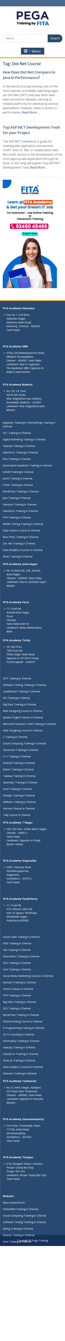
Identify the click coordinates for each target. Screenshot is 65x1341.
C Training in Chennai (15, 737)
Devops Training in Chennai (19, 795)
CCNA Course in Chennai (17, 1319)
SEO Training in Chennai (17, 963)
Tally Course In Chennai (16, 815)
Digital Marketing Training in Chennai (24, 439)
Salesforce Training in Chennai (20, 452)
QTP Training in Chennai (17, 678)
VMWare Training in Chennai (19, 802)
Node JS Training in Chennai (19, 1060)
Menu (36, 51)
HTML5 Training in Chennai (18, 1261)
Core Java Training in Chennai (20, 1300)
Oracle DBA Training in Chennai (21, 937)
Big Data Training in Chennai (19, 704)
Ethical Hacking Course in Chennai (22, 1021)
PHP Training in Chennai (17, 517)
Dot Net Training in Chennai (19, 543)
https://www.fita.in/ (14, 1202)
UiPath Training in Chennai (18, 472)
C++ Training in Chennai (17, 756)
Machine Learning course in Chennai (24, 1274)
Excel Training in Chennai (17, 789)
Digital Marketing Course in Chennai (24, 1339)
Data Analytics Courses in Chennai (23, 550)
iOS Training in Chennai (16, 698)
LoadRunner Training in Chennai (21, 691)
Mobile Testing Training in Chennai (23, 524)
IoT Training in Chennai (16, 1332)
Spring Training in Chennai (18, 1228)
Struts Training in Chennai (17, 556)
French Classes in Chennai (18, 989)
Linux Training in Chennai (17, 1313)
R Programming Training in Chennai (23, 1028)
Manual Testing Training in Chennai (23, 1254)
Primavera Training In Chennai (20, 1267)
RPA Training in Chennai (17, 459)
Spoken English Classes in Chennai (23, 717)
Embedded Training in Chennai (20, 1209)
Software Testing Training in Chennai (24, 685)
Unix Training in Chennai (17, 969)
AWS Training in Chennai (17, 943)
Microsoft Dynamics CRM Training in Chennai (29, 724)
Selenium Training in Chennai (19, 504)
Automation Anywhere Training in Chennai (27, 465)
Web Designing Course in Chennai (22, 711)
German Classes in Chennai (19, 808)
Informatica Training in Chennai (21, 956)
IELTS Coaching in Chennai (18, 1034)
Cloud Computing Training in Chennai (24, 743)
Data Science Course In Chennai (21, 530)
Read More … (30, 112)
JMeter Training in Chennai (18, 769)
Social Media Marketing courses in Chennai (28, 976)
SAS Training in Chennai (16, 950)
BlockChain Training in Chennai (21, 1015)
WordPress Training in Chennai (20, 491)
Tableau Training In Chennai (19, 776)
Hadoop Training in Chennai (19, 446)
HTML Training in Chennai (18, 485)
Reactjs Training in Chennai (18, 1235)
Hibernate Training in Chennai (20, 782)
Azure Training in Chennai (17, 478)
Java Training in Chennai (17, 498)
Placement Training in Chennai (20, 750)
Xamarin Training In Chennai (19, 982)
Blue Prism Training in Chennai (20, 537)
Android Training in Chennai (19, 763)
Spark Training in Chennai (17, 1306)
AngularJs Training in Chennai (19, 422)
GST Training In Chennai (17, 433)
